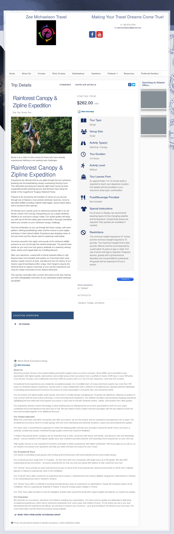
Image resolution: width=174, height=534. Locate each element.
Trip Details (21, 84)
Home (12, 73)
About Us (26, 73)
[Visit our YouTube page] (99, 34)
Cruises (41, 73)
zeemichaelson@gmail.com (129, 27)
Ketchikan (24, 324)
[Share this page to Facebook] (129, 84)
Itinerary (65, 85)
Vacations (96, 73)
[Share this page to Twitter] (133, 84)
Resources (129, 73)
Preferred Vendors (150, 73)
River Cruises (58, 73)
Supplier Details (85, 85)
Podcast (111, 73)
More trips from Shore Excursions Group (38, 514)
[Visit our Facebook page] (92, 34)
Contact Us (125, 279)
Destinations (78, 73)
